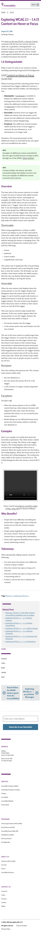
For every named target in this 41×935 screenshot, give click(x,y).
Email (2, 677)
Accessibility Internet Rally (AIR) (9, 831)
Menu (34, 5)
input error (11, 106)
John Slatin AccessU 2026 (8, 827)
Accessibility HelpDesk (7, 801)
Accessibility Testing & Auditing (9, 786)
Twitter (3, 663)
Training (3, 793)
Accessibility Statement (7, 872)
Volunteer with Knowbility (8, 861)
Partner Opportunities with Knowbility (11, 823)
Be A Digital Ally (5, 842)
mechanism (20, 96)
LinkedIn (3, 672)
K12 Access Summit (6, 838)
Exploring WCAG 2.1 (21, 596)
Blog (12, 12)
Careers (3, 868)
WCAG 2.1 (9, 596)
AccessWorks (4, 797)
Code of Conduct (21, 926)
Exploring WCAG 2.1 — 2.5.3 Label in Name (21, 628)
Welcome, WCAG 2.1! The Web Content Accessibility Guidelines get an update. (20, 613)
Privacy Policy (5, 929)
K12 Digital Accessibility (7, 835)
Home (3, 12)
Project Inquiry (5, 805)
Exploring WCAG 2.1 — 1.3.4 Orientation (20, 641)
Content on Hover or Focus (20, 75)
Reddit (3, 667)
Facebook (4, 658)
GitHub (3, 906)
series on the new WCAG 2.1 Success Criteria (21, 41)
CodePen (3, 902)
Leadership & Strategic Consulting (10, 790)
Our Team (4, 865)
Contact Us (4, 891)
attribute (28, 158)
